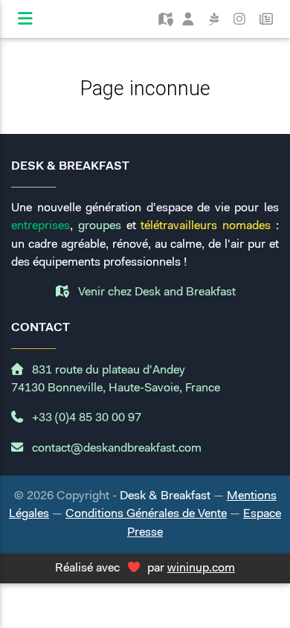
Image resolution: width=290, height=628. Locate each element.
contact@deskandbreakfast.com (115, 449)
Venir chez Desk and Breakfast (155, 292)
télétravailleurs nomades (206, 226)
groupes (99, 226)
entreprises (40, 226)
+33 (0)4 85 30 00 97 (85, 418)
